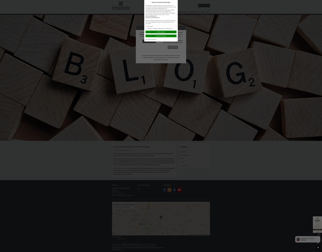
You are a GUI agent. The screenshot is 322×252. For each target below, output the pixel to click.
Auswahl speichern (162, 36)
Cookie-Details (148, 39)
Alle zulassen (161, 32)
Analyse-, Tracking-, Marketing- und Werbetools (160, 28)
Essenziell (150, 26)
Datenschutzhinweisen (150, 16)
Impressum (154, 39)
